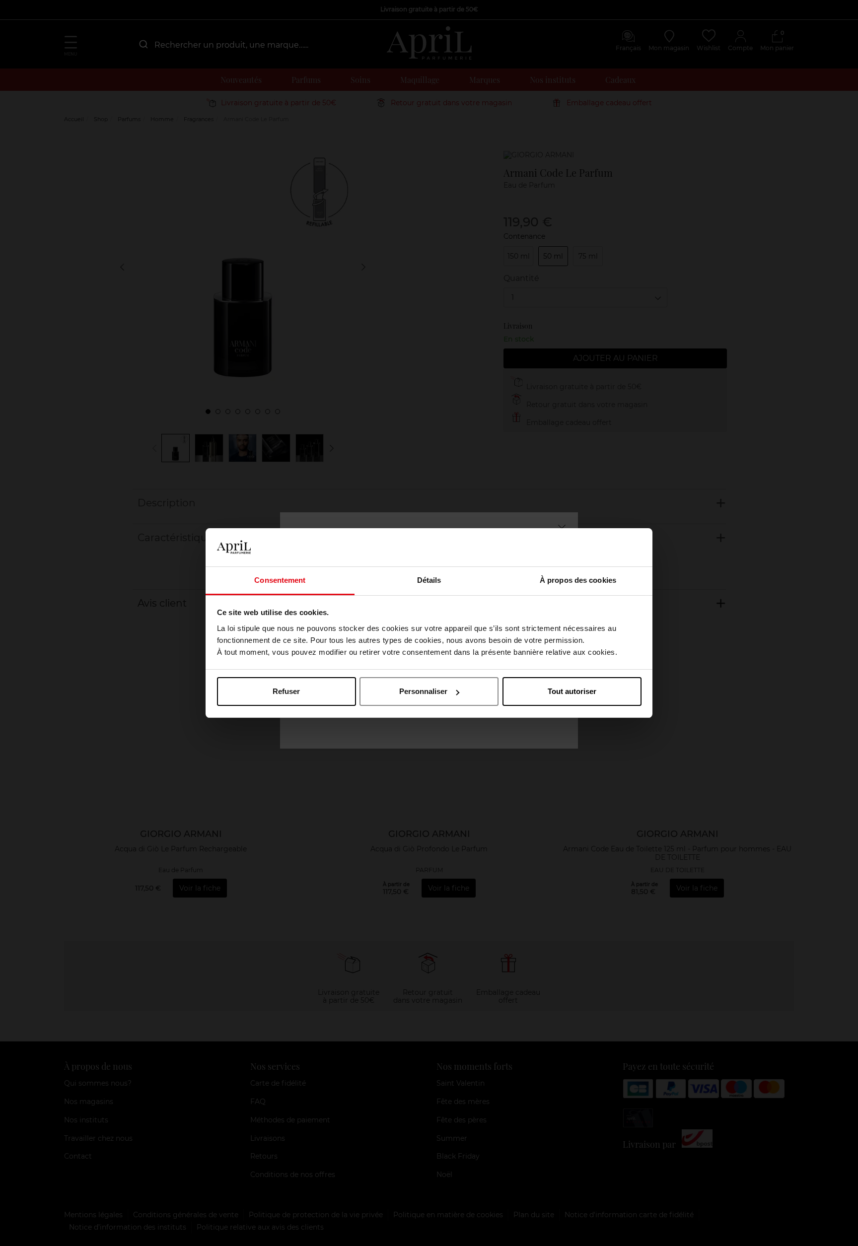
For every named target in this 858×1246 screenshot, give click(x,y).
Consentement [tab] (279, 580)
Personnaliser (423, 691)
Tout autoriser (572, 691)
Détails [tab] (429, 580)
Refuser (286, 691)
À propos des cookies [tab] (578, 580)
